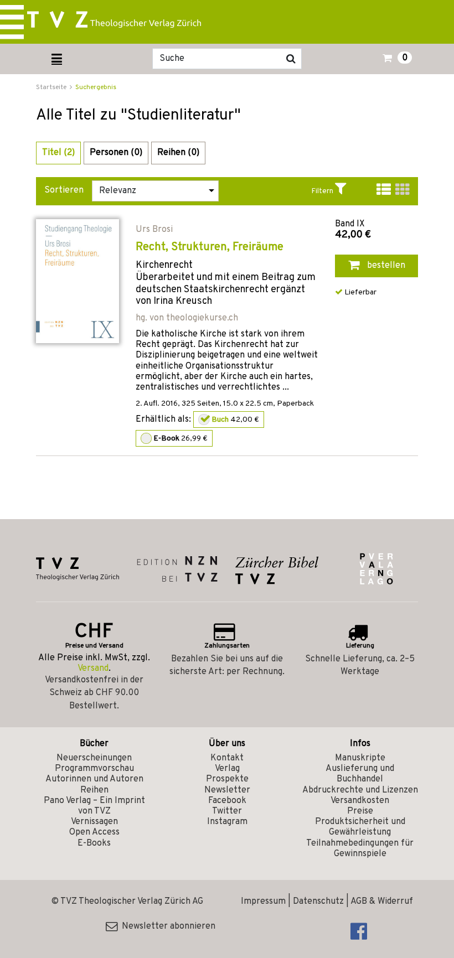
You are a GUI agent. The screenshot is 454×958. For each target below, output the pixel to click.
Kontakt (227, 758)
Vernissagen (94, 821)
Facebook (227, 800)
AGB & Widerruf (381, 901)
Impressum (263, 901)
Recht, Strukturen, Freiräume (209, 247)
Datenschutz (318, 901)
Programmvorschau (94, 768)
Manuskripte (360, 758)
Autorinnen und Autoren (94, 779)
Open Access (94, 832)
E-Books (94, 843)
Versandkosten (360, 800)
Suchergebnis (95, 87)
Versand (93, 668)
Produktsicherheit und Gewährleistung (360, 827)
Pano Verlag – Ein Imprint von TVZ (94, 806)
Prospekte (227, 779)
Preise (360, 811)
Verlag (227, 768)
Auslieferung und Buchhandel (360, 774)
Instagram (227, 821)
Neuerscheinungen (94, 758)
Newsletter (227, 790)
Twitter (227, 811)
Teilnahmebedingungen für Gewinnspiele (360, 848)
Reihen (94, 790)
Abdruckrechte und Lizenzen (360, 790)
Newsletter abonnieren (166, 926)
